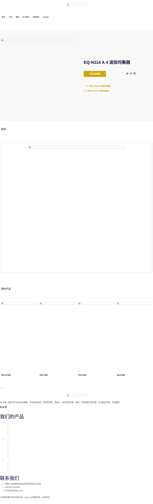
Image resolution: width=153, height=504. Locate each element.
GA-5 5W (121, 375)
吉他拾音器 (14, 426)
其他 (11, 469)
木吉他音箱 (14, 446)
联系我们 (36, 17)
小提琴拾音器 (15, 432)
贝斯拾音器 (14, 429)
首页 (3, 17)
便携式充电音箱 (16, 456)
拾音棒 (12, 466)
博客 (17, 17)
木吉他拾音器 (15, 436)
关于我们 (26, 17)
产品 (10, 17)
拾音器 (8, 422)
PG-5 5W (82, 375)
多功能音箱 (14, 452)
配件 (7, 459)
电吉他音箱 (14, 442)
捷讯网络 (54, 497)
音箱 (7, 439)
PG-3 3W (44, 375)
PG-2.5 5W (6, 375)
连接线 (12, 462)
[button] (127, 74)
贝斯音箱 (13, 449)
